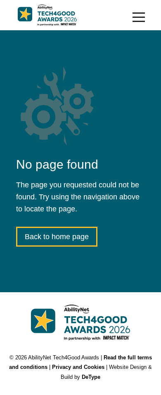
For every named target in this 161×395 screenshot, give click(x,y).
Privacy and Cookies (78, 367)
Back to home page (57, 237)
